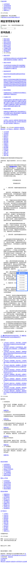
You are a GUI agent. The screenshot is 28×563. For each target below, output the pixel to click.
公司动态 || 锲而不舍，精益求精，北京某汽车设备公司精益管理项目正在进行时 (15, 358)
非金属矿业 (8, 113)
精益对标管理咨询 (18, 84)
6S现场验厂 (15, 59)
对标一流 (6, 152)
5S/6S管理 (6, 131)
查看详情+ (6, 410)
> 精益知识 (16, 129)
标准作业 (6, 149)
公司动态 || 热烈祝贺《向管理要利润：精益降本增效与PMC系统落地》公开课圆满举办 (15, 348)
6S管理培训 (7, 480)
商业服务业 (15, 114)
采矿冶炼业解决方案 (17, 103)
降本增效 (6, 147)
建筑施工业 (7, 505)
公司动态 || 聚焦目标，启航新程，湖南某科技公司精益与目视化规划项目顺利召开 (15, 392)
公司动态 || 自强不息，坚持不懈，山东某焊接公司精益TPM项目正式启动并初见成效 (15, 344)
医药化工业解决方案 (18, 101)
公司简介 (6, 120)
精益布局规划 (7, 46)
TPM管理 (6, 133)
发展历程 (16, 120)
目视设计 (6, 144)
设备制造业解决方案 (9, 99)
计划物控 (6, 150)
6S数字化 (20, 59)
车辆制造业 (13, 111)
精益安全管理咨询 (14, 81)
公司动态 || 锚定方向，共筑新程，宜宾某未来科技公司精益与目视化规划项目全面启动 (15, 385)
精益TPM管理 (7, 42)
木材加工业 (9, 114)
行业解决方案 (7, 48)
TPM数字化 (14, 68)
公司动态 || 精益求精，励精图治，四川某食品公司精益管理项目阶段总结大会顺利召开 (15, 367)
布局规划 (6, 145)
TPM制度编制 (14, 66)
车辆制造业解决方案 (19, 99)
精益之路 (13, 121)
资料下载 (6, 155)
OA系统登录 (4, 558)
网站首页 (3, 129)
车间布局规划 (21, 92)
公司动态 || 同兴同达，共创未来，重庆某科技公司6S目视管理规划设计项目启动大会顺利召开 (15, 371)
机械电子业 (20, 113)
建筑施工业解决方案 (16, 104)
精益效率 (6, 142)
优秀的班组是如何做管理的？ (10, 335)
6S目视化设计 (13, 58)
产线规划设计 (13, 94)
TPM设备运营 (14, 65)
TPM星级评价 (7, 68)
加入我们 (6, 123)
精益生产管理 (7, 45)
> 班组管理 (22, 129)
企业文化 (11, 120)
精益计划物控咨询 (11, 82)
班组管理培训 (21, 74)
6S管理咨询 (7, 4)
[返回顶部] (4, 1)
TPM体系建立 (21, 65)
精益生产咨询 (7, 8)
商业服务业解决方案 (15, 106)
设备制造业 (7, 111)
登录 (2, 560)
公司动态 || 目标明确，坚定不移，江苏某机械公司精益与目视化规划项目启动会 (15, 362)
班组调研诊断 (14, 74)
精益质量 (6, 141)
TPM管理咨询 (7, 5)
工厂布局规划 (14, 92)
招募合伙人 (7, 10)
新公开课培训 (7, 487)
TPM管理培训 (7, 482)
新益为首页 (7, 39)
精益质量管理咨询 (18, 79)
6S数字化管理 (7, 473)
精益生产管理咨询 (8, 79)
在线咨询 (16, 127)
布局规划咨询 (7, 92)
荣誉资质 (21, 120)
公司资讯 (18, 121)
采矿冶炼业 (14, 113)
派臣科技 (10, 557)
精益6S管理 (7, 40)
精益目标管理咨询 (14, 85)
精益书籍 (8, 121)
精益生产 (6, 136)
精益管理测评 (7, 475)
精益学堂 (6, 153)
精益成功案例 (7, 49)
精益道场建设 (7, 488)
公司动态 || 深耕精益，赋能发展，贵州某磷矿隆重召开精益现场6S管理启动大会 (15, 380)
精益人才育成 (4, 478)
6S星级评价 (9, 59)
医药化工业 (7, 498)
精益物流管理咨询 (20, 82)
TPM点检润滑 (7, 66)
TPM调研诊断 (21, 66)
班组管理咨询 (7, 7)
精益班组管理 (7, 43)
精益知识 (24, 121)
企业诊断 (24, 561)
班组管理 (6, 135)
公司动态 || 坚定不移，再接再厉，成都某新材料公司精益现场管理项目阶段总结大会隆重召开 (15, 353)
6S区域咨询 (20, 58)
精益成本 (6, 139)
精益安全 (6, 138)
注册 (4, 560)
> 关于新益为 (9, 129)
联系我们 (11, 123)
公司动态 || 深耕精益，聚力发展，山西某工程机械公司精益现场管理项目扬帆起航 (15, 376)
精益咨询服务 (4, 461)
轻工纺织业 (19, 111)
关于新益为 (7, 51)
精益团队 (6, 520)
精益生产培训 (7, 485)
